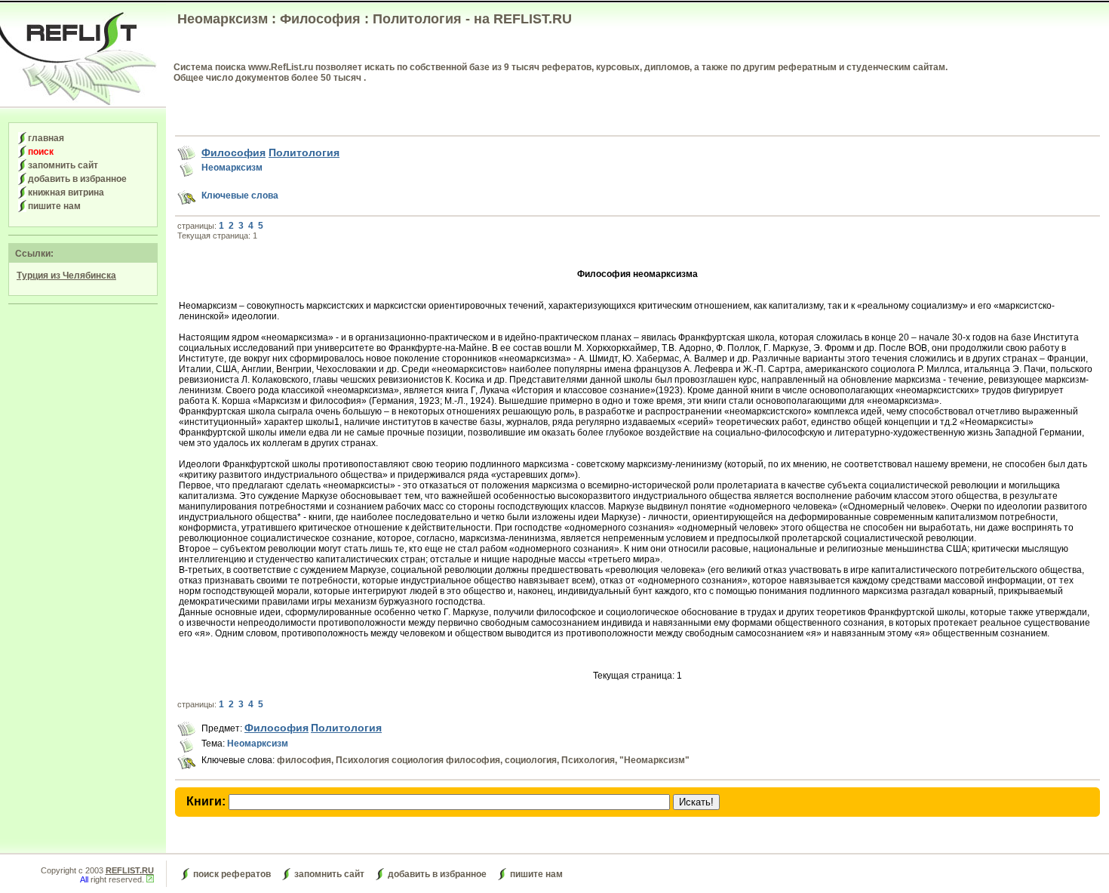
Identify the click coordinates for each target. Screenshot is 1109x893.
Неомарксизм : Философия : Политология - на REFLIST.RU (374, 18)
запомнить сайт (63, 165)
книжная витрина (66, 192)
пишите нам (54, 206)
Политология (304, 152)
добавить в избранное (77, 179)
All (84, 879)
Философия (233, 152)
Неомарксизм (232, 167)
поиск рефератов (232, 874)
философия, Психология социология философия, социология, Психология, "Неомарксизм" (483, 760)
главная (46, 138)
